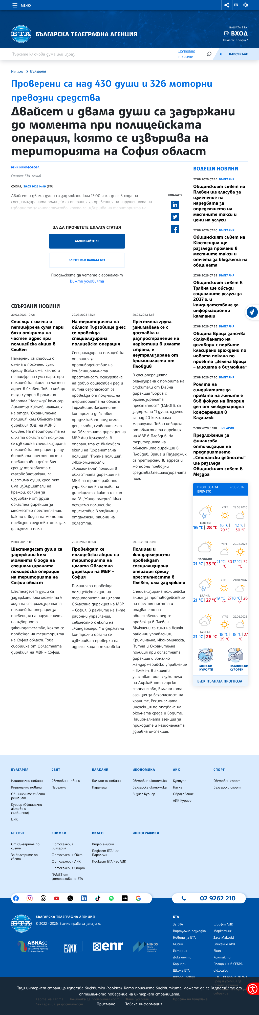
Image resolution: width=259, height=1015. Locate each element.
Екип (217, 951)
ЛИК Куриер (182, 801)
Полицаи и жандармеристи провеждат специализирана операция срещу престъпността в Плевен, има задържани (159, 565)
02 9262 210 (218, 898)
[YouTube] (58, 898)
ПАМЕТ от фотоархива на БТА (67, 877)
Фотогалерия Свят (67, 855)
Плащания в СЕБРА (228, 964)
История (180, 951)
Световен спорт (227, 781)
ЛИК (176, 770)
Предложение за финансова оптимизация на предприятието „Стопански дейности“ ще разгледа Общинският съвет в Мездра (219, 454)
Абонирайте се (87, 241)
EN (236, 5)
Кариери (179, 964)
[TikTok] (99, 898)
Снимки (59, 833)
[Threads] (45, 898)
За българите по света (24, 857)
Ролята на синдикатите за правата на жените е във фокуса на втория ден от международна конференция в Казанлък (218, 401)
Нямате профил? (235, 40)
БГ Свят (18, 833)
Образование (183, 794)
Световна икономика (150, 781)
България (38, 71)
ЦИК (14, 819)
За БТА (178, 924)
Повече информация (143, 1003)
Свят (56, 770)
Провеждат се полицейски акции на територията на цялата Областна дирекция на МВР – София (95, 563)
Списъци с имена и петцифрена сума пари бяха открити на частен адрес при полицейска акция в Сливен (37, 335)
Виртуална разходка (189, 931)
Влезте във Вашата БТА (87, 260)
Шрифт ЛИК (223, 924)
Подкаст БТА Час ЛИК (109, 862)
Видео (98, 833)
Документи (182, 957)
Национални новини (27, 781)
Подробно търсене (186, 54)
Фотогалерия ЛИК (66, 862)
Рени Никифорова (25, 167)
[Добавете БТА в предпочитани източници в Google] (140, 898)
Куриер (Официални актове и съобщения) (26, 809)
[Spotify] (113, 898)
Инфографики (146, 833)
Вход (239, 33)
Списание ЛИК (224, 944)
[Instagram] (31, 898)
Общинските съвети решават (28, 796)
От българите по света (25, 846)
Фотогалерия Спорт (68, 868)
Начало (17, 72)
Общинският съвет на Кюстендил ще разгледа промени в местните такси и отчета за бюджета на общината (220, 251)
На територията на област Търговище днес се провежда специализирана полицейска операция (98, 333)
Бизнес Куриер (144, 794)
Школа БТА (181, 971)
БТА (176, 917)
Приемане (106, 1003)
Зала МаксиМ (223, 938)
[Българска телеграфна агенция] (21, 924)
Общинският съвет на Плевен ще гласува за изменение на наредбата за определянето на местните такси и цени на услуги (219, 203)
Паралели (59, 787)
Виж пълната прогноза (219, 681)
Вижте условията (87, 281)
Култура (179, 781)
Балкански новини (106, 781)
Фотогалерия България (62, 846)
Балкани (100, 770)
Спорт (219, 770)
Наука (177, 787)
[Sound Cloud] (126, 898)
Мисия (178, 944)
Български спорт (227, 787)
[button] (227, 5)
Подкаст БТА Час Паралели (105, 853)
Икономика (144, 770)
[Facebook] (18, 898)
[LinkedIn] (86, 898)
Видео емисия (103, 844)
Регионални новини (26, 787)
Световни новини (66, 781)
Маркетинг (222, 931)
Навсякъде (238, 54)
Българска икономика (150, 787)
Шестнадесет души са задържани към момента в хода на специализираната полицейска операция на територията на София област (36, 565)
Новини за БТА (184, 938)
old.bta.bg (220, 971)
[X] (72, 898)
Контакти (221, 957)
